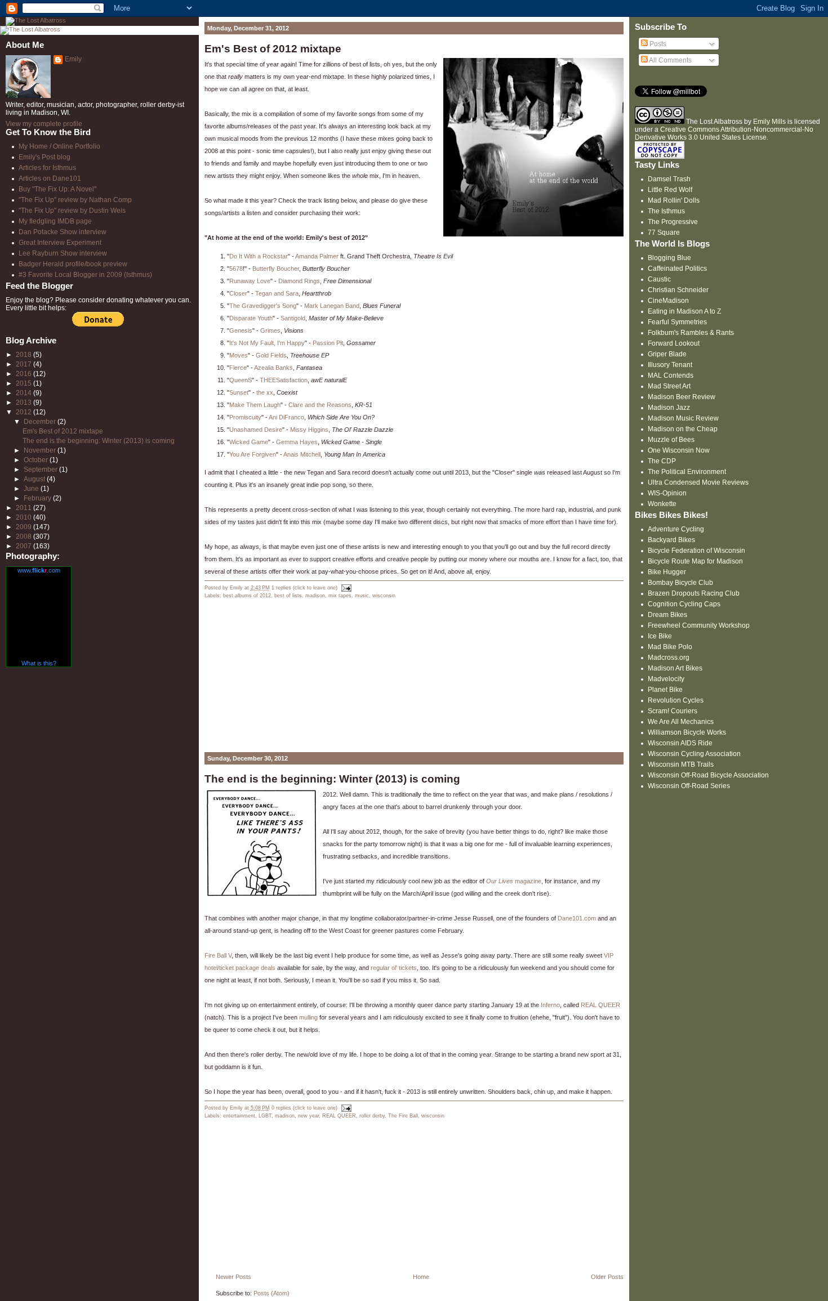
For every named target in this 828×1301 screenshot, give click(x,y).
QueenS (240, 380)
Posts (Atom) (271, 1293)
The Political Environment (687, 472)
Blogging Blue (669, 258)
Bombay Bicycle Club (680, 583)
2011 (24, 508)
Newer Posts (233, 1276)
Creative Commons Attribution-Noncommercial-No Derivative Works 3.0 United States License (724, 133)
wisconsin (383, 595)
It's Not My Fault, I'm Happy (267, 342)
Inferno (550, 1005)
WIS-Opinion (667, 493)
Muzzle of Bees (671, 440)
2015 (24, 383)
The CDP (662, 461)
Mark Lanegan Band (331, 305)
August (35, 479)
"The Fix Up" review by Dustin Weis (72, 210)
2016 (24, 374)
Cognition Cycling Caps (684, 604)
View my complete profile (44, 124)
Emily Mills (769, 122)
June (32, 489)
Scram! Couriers (672, 711)
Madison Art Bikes (675, 668)
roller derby (372, 1116)
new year (308, 1116)
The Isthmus (666, 211)
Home (421, 1276)
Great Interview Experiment (60, 243)
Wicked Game (248, 442)
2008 (24, 536)
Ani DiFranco (286, 417)
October (37, 460)
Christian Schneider (678, 290)
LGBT (265, 1116)
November (40, 450)
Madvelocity (666, 679)
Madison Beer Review (681, 397)
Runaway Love (249, 281)
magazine (513, 881)
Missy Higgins (309, 429)
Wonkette (662, 504)
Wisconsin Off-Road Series (689, 786)
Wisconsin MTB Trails (681, 764)
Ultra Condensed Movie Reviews (698, 482)
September (41, 469)
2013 (24, 402)
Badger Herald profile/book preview (73, 264)
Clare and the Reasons (319, 404)
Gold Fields (271, 355)
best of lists (288, 595)
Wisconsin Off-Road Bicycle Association (708, 775)
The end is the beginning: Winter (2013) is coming (332, 779)
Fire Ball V (218, 955)
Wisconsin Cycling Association (694, 754)
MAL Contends (670, 375)
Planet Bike (665, 690)
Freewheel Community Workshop (699, 625)
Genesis (240, 330)
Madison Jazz (669, 408)
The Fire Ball (403, 1116)
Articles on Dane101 (50, 178)
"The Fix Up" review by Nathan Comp (75, 200)
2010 (24, 517)
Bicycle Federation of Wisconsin (696, 551)
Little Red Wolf (670, 190)
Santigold (293, 318)
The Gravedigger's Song (262, 305)
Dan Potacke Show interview (62, 232)
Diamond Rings (299, 281)
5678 (236, 268)
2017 (24, 364)
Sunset (238, 392)
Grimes (270, 330)
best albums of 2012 (247, 595)
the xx (264, 392)
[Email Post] (345, 588)
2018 (24, 355)
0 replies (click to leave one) (304, 1108)
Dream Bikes (667, 615)
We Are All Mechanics (681, 722)
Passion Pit (328, 342)
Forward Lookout (674, 343)
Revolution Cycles (676, 700)
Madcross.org (668, 657)
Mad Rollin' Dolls (674, 200)
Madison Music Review (683, 418)
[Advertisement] (288, 675)
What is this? (38, 663)
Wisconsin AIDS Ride (680, 743)
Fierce (238, 367)
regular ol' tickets (394, 967)
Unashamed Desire (255, 429)
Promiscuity (245, 417)
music (362, 595)
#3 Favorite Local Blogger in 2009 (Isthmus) (85, 275)
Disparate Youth (251, 318)
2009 (24, 527)
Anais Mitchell (301, 454)
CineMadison (668, 301)
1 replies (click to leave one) (304, 588)
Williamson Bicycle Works (687, 732)
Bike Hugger (667, 572)
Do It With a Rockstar (258, 256)
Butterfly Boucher (275, 268)
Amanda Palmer (317, 256)
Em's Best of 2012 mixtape (272, 49)
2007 (24, 546)
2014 (24, 393)
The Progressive (673, 222)
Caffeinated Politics (677, 268)
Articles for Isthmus (47, 168)
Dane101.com (577, 918)
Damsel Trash (669, 179)
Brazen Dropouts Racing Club (694, 593)
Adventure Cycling (676, 529)
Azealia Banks (273, 367)
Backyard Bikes (671, 540)
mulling (308, 1017)
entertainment (239, 1116)
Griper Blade (667, 354)
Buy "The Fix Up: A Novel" (57, 189)
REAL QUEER (600, 1005)
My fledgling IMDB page (55, 221)
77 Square (664, 232)
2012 (24, 412)
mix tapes (339, 595)
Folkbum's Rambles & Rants (691, 333)
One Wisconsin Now (679, 450)
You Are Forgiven (252, 454)
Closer (238, 293)
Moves (238, 355)
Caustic (659, 279)
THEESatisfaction (284, 380)
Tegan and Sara (277, 293)
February (38, 498)
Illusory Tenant (670, 365)
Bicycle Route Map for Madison (695, 561)
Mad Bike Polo (670, 647)
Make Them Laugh (255, 404)
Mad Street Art (669, 386)
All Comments (670, 60)
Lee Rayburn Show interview (63, 253)
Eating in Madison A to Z (684, 311)
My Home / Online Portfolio (59, 146)
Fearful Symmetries (677, 322)
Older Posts (607, 1276)
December (40, 422)
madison (315, 595)
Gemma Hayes (297, 442)
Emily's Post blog (44, 157)
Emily (73, 59)
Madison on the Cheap (683, 429)
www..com (38, 570)
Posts (657, 44)
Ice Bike (660, 636)
